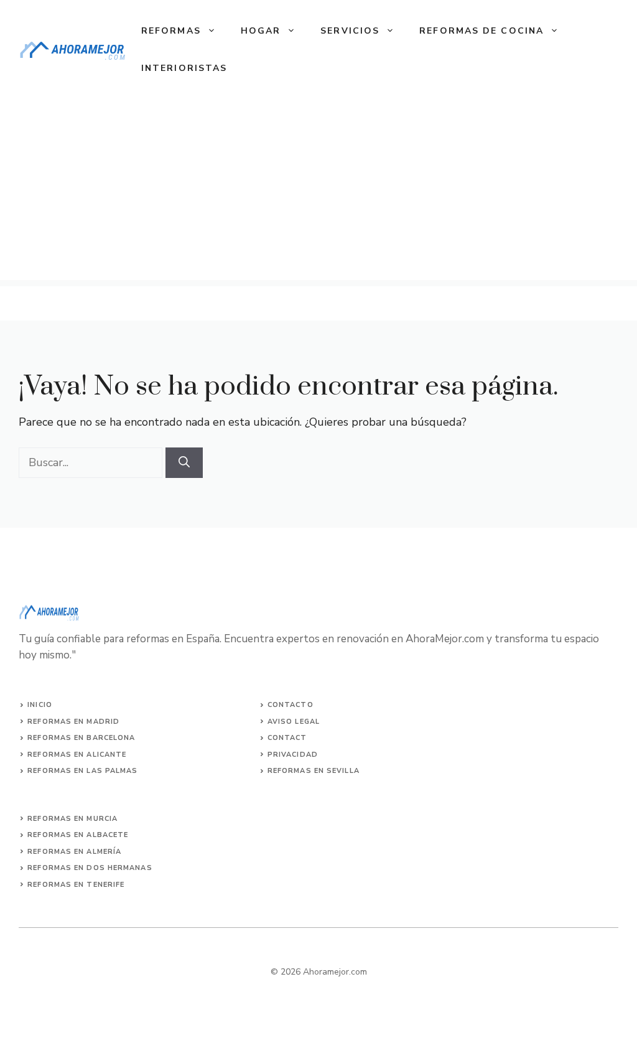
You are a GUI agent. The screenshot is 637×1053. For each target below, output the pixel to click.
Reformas (171, 31)
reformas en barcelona (81, 737)
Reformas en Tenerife (75, 884)
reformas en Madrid (73, 721)
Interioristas (184, 68)
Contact (287, 737)
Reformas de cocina (481, 31)
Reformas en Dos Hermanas (89, 868)
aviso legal (293, 721)
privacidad (292, 754)
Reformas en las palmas (82, 770)
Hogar (261, 31)
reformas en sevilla (313, 770)
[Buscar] (184, 462)
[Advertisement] (318, 193)
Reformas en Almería (74, 851)
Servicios (349, 31)
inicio (39, 704)
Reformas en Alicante (76, 754)
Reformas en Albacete (77, 835)
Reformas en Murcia (72, 818)
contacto (290, 704)
